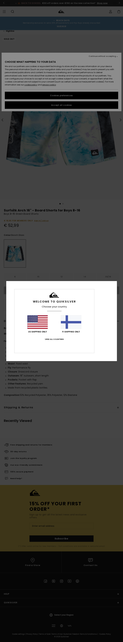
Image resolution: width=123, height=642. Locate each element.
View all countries (54, 339)
